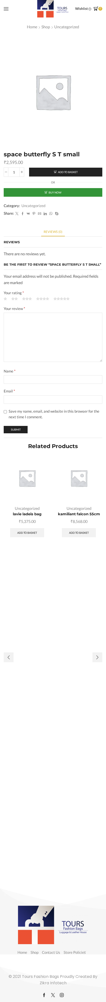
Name (10, 371)
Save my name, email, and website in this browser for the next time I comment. (54, 414)
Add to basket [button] (27, 532)
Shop (45, 26)
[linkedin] (45, 214)
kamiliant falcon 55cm (79, 514)
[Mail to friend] (39, 214)
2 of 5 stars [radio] (14, 299)
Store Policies (75, 952)
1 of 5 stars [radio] (5, 299)
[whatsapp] (51, 214)
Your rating (14, 293)
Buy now (55, 192)
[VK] (28, 214)
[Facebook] (22, 214)
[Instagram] (62, 995)
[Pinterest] (34, 214)
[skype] (56, 214)
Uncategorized (66, 26)
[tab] (53, 231)
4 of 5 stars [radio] (42, 299)
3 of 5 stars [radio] (27, 299)
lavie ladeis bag (27, 514)
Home (32, 26)
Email (9, 391)
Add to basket (68, 172)
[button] (97, 657)
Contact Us (51, 952)
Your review (14, 308)
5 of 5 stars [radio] (61, 299)
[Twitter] (17, 214)
